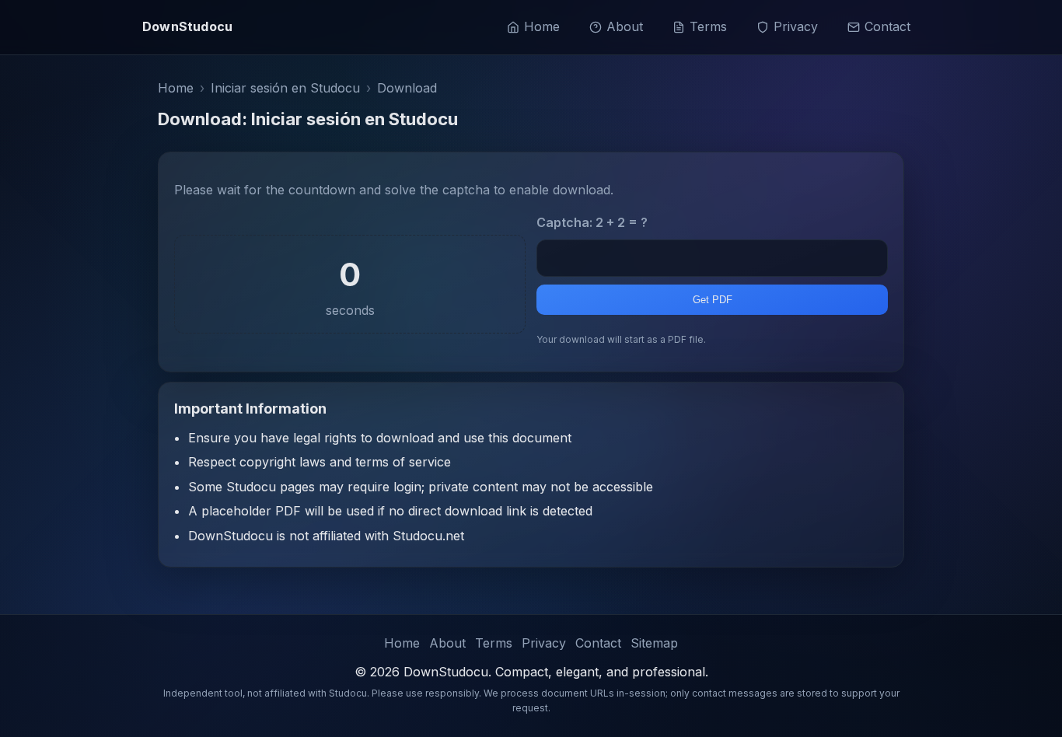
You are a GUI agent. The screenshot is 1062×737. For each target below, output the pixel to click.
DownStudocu (187, 26)
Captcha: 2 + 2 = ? (592, 222)
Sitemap (654, 643)
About (624, 26)
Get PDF (712, 300)
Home (542, 26)
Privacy (796, 26)
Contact (887, 26)
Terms (708, 26)
